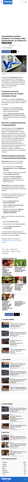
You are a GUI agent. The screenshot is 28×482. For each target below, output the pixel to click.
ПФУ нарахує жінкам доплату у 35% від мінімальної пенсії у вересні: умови (18, 445)
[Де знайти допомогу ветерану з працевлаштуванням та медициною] (5, 341)
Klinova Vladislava (8, 47)
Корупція (4, 42)
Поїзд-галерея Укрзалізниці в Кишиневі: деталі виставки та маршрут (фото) (18, 334)
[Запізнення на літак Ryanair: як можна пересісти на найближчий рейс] (5, 325)
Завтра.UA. (9, 87)
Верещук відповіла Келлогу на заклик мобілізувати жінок (18, 437)
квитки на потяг (14, 249)
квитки (7, 249)
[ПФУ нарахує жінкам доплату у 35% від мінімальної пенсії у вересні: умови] (5, 445)
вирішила (3, 101)
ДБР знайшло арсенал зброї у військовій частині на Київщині (18, 453)
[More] (18, 51)
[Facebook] (22, 2)
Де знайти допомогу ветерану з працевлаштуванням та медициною (16, 342)
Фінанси (9, 42)
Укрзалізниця (5, 253)
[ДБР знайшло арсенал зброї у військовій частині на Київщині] (5, 452)
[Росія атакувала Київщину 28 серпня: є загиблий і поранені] (5, 350)
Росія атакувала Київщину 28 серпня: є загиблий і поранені (18, 351)
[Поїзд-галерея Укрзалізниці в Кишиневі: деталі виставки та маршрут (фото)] (5, 333)
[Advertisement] (14, 19)
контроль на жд (5, 251)
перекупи (13, 251)
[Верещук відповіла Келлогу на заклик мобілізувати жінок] (5, 437)
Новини (11, 322)
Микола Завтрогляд (13, 328)
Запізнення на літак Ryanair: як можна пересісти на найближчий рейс (18, 325)
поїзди (18, 251)
